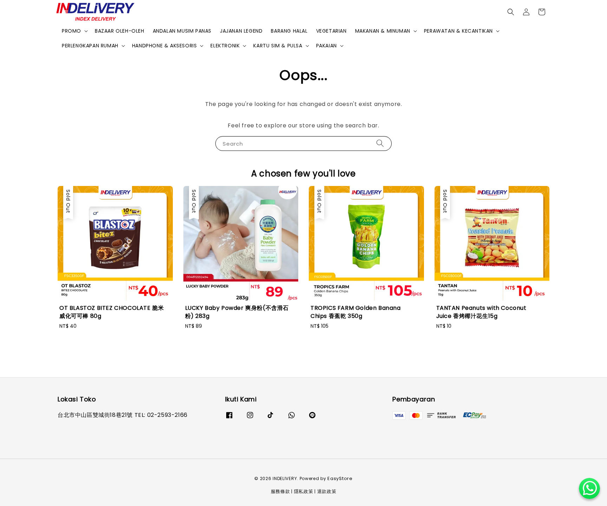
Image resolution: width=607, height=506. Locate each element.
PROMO (71, 31)
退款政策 (327, 491)
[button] (510, 12)
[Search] (380, 143)
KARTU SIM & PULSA (277, 45)
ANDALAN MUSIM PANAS (182, 30)
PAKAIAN (326, 45)
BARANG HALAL (289, 30)
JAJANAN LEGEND (241, 30)
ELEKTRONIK (225, 45)
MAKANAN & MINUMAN (382, 31)
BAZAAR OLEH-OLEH (119, 30)
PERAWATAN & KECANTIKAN (458, 31)
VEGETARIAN (331, 30)
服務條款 (280, 491)
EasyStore (339, 478)
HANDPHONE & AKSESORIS (164, 45)
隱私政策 (303, 491)
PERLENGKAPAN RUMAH (90, 45)
